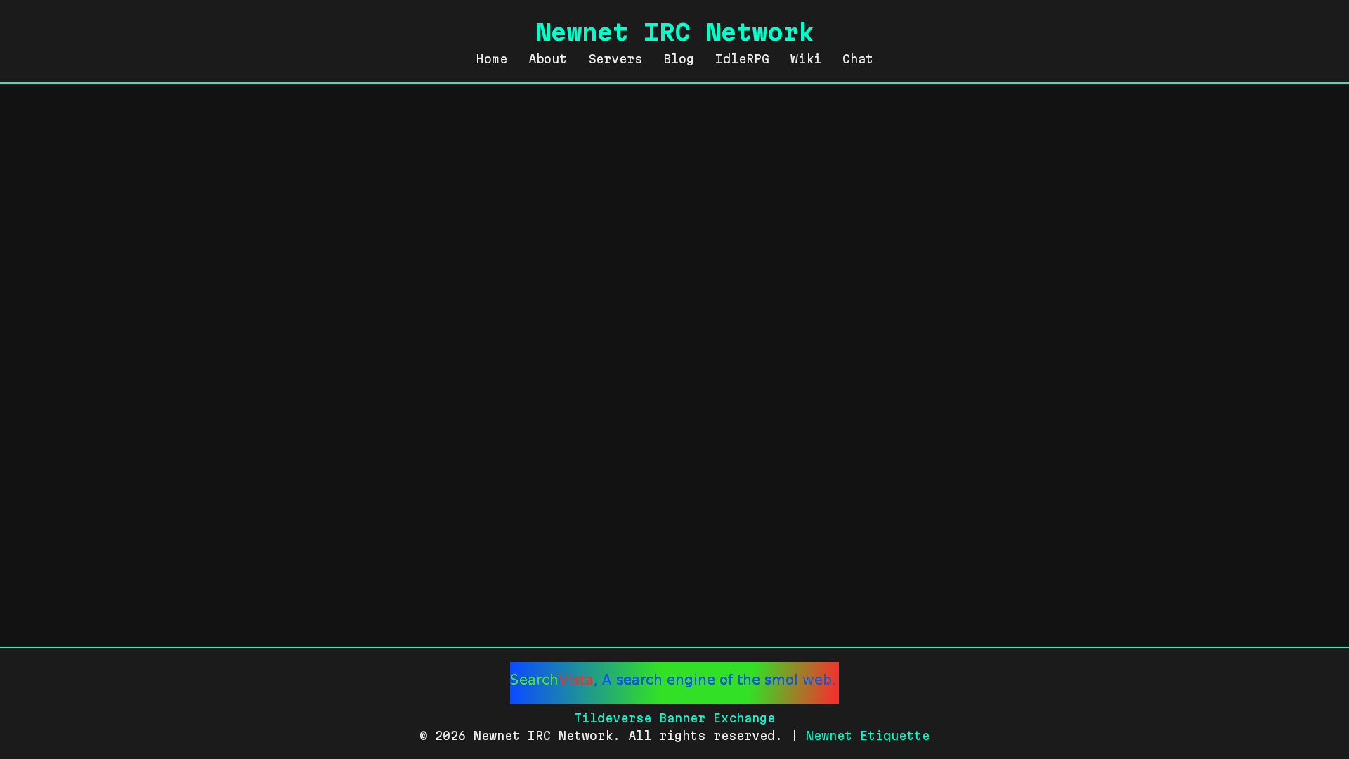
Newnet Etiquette (868, 735)
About (547, 58)
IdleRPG (742, 58)
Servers (615, 58)
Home (491, 58)
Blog (678, 58)
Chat (857, 58)
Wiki (805, 58)
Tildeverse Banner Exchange (674, 718)
